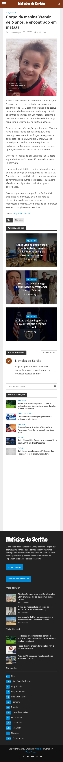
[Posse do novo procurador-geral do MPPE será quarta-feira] (11, 649)
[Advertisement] (31, 489)
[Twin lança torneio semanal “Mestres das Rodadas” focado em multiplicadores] (11, 451)
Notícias (18, 220)
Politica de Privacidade (18, 578)
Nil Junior (11, 12)
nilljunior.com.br (21, 213)
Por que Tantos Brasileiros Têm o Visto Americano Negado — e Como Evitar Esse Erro (36, 430)
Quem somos (14, 567)
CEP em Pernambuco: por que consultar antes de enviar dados (35, 418)
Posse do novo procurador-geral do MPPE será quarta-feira (36, 647)
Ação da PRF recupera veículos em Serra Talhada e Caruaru (35, 657)
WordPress (30, 752)
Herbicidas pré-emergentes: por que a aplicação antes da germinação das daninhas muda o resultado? (37, 406)
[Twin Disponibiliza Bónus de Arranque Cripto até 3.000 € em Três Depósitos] (11, 440)
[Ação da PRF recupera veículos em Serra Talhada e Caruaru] (11, 659)
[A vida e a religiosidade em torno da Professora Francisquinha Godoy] (11, 610)
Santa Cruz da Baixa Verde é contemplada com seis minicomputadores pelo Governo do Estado (31, 249)
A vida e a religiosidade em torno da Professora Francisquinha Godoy (33, 608)
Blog (20, 437)
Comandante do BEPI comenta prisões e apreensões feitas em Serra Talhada (35, 618)
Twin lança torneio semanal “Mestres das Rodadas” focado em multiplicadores (36, 452)
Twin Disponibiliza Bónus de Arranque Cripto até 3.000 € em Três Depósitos (37, 441)
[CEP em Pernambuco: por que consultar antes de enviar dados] (11, 417)
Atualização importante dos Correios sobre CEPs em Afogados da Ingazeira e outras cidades (36, 596)
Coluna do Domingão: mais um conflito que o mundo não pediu (31, 324)
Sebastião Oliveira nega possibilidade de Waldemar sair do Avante (31, 287)
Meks (38, 749)
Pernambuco (24, 414)
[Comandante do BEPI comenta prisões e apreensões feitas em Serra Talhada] (11, 620)
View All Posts (49, 352)
